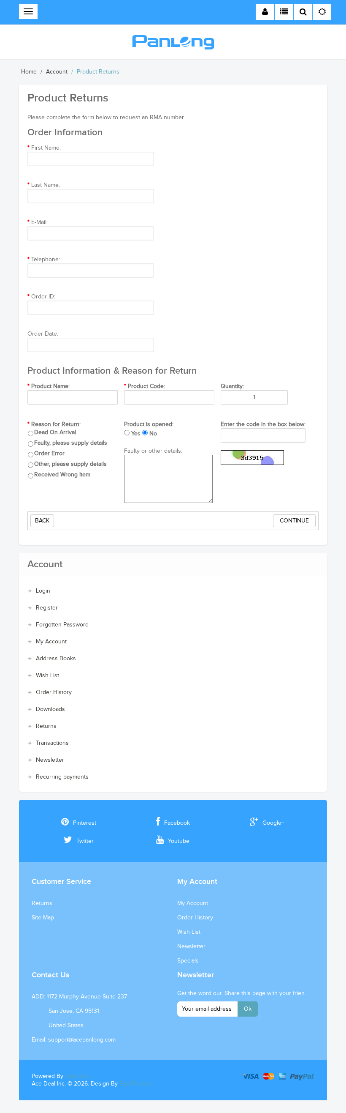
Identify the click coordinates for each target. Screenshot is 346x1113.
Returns (46, 726)
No (153, 433)
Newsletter (50, 760)
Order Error (49, 453)
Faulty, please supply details (70, 443)
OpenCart (77, 1076)
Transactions (52, 743)
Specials (188, 960)
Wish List (47, 675)
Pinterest (84, 823)
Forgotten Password (62, 624)
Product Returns (98, 71)
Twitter (85, 841)
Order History (54, 692)
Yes (136, 433)
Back (42, 520)
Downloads (50, 709)
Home (29, 71)
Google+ (273, 823)
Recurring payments (62, 777)
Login (43, 591)
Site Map (43, 917)
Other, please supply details (70, 464)
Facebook (177, 823)
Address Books (56, 658)
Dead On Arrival (55, 432)
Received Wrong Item (62, 474)
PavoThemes (135, 1083)
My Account (51, 641)
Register (47, 607)
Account (57, 71)
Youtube (178, 841)
